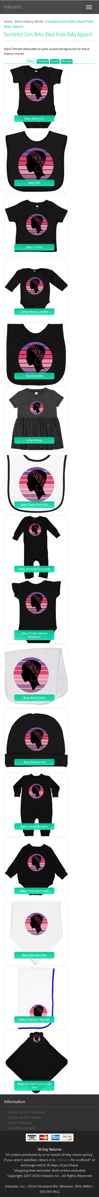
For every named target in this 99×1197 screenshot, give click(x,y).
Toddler (42, 61)
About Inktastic (20, 1123)
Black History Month (29, 22)
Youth (55, 61)
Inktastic (12, 7)
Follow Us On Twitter (24, 1117)
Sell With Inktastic (22, 1128)
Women (67, 61)
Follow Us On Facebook (26, 1112)
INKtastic (63, 1160)
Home (8, 22)
